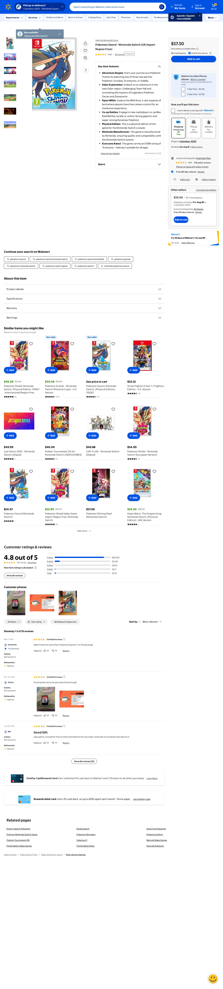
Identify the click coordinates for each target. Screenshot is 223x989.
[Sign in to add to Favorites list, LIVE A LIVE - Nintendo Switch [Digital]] (113, 409)
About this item (15, 278)
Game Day (181, 17)
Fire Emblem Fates (85, 846)
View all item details (110, 153)
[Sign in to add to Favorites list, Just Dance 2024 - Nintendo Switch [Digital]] (31, 409)
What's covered (197, 79)
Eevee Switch (83, 828)
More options (196, 147)
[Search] (161, 6)
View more (82, 531)
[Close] (60, 17)
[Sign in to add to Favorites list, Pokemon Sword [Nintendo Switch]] (31, 471)
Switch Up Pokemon (156, 828)
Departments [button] (12, 17)
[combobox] (118, 7)
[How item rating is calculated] (35, 567)
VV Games (198, 209)
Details (201, 171)
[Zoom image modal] (85, 58)
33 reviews (32, 562)
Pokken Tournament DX (18, 840)
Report (66, 650)
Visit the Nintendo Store (106, 40)
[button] (178, 7)
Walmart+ (196, 17)
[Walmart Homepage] (8, 7)
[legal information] (197, 49)
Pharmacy (126, 17)
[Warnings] (160, 317)
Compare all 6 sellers (206, 190)
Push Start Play (203, 158)
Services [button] (32, 17)
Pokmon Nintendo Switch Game (22, 834)
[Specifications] (160, 298)
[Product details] (160, 289)
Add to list (185, 179)
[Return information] (210, 53)
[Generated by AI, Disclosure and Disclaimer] (160, 153)
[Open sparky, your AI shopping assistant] (213, 979)
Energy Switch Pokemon (18, 828)
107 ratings (119, 54)
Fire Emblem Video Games (19, 846)
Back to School (75, 17)
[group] (109, 54)
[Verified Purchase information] (64, 639)
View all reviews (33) (84, 761)
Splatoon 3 (82, 840)
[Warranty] (160, 308)
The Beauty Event (162, 17)
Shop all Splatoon (155, 846)
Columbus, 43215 (188, 141)
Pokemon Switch (154, 834)
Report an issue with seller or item (192, 166)
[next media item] (86, 70)
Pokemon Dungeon (86, 834)
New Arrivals (142, 17)
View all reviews (15, 575)
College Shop (94, 17)
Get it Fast (111, 17)
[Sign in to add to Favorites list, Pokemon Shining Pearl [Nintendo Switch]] (113, 471)
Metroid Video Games (156, 840)
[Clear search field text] (154, 7)
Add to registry (209, 179)
